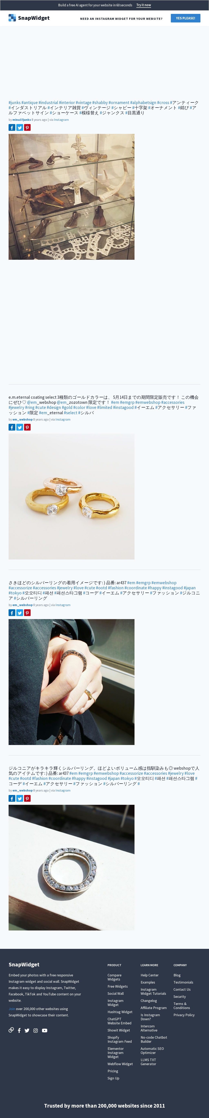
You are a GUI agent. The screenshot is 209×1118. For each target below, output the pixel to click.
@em (32, 402)
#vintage (83, 102)
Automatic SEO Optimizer (152, 1050)
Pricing (113, 1071)
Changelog (149, 1000)
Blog (177, 975)
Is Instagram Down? (150, 1017)
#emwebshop (147, 402)
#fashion (116, 588)
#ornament (119, 102)
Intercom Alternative (149, 1028)
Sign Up (113, 1078)
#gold (67, 407)
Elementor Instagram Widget (116, 1052)
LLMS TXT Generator (148, 1061)
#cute (40, 407)
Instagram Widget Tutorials (153, 991)
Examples (148, 982)
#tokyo (15, 593)
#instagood (123, 407)
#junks (15, 102)
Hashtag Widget (120, 1011)
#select (70, 412)
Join (12, 1008)
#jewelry (16, 407)
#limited (104, 407)
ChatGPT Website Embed (119, 1021)
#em (115, 402)
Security (179, 996)
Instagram (61, 120)
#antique (29, 102)
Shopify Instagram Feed (120, 1039)
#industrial (48, 102)
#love (91, 407)
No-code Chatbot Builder (154, 1039)
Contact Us (182, 989)
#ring (29, 407)
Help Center (150, 975)
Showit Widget (119, 1030)
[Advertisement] (104, 61)
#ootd (101, 588)
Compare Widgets (114, 977)
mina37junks (21, 120)
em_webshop (22, 419)
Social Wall (116, 993)
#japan (190, 588)
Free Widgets (118, 986)
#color (79, 407)
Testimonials (183, 982)
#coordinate (136, 588)
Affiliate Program (154, 1007)
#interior (67, 102)
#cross (163, 102)
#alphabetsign (143, 102)
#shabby (100, 102)
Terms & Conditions (181, 1005)
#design (54, 407)
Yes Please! (185, 18)
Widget (34, 17)
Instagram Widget (115, 1002)
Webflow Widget (120, 1063)
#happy (154, 588)
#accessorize (20, 588)
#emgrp (127, 402)
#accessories (173, 402)
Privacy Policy (184, 1015)
